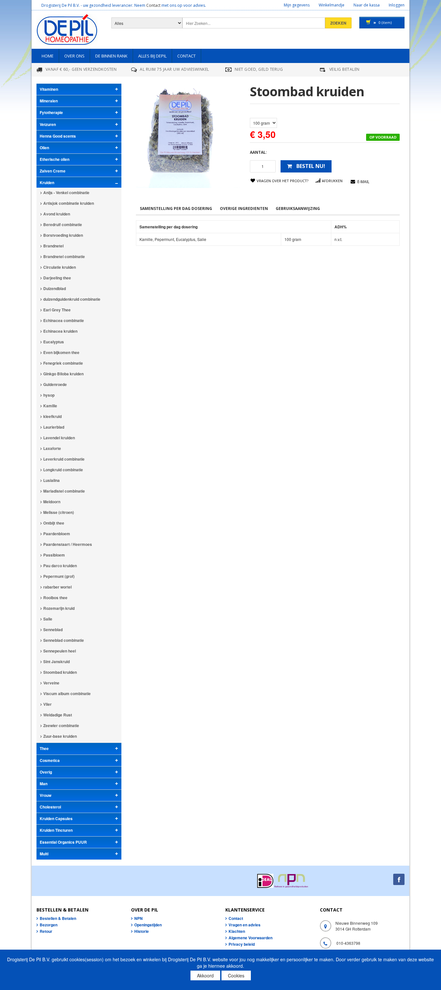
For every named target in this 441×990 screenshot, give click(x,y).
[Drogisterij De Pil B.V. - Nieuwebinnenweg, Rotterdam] (66, 31)
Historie (141, 931)
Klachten (237, 931)
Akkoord (205, 975)
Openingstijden (148, 925)
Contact (153, 5)
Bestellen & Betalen (58, 918)
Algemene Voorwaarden (250, 938)
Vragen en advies (245, 925)
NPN (138, 918)
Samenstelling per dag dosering (176, 208)
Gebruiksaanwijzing (298, 208)
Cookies (236, 975)
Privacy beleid (242, 944)
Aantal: (258, 152)
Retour (46, 931)
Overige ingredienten (244, 208)
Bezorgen (48, 925)
